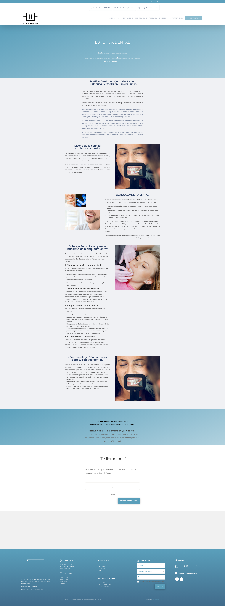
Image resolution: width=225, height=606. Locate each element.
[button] (113, 528)
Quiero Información (128, 501)
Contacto (194, 18)
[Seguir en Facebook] (177, 579)
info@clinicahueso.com (150, 8)
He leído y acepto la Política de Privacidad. (152, 581)
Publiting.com (156, 599)
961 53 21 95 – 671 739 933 (101, 8)
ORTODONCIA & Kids (124, 18)
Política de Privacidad (105, 584)
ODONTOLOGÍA (140, 18)
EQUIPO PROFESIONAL (176, 18)
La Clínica (163, 18)
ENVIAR (160, 586)
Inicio (111, 18)
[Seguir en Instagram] (181, 579)
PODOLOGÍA (153, 18)
